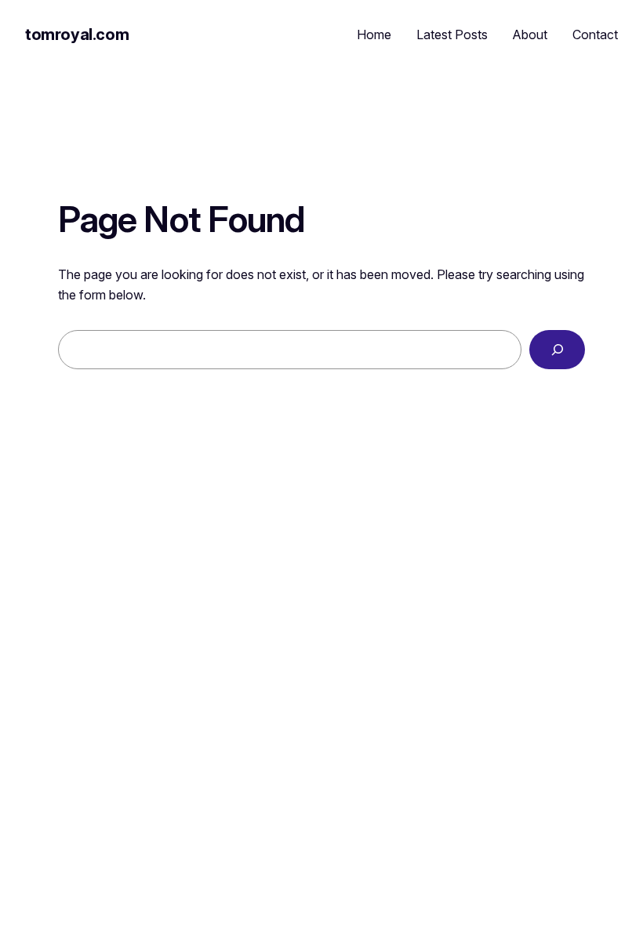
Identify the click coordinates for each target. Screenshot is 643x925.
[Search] (557, 349)
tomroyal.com (77, 34)
